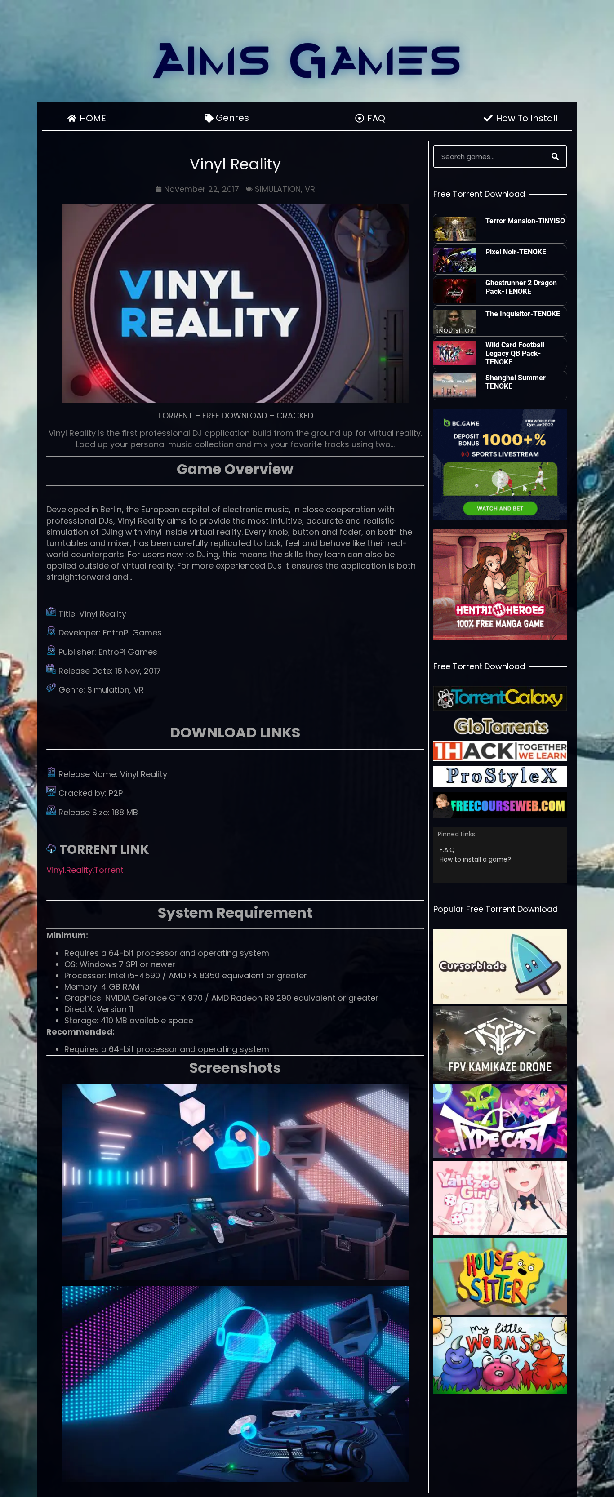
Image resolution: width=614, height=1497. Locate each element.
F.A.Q (447, 849)
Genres (232, 118)
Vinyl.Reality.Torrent (85, 869)
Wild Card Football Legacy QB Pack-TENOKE (514, 353)
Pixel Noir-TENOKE (515, 252)
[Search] (555, 156)
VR (310, 189)
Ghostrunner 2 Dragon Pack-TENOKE (521, 287)
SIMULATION (278, 189)
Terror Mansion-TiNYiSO (525, 221)
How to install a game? (475, 859)
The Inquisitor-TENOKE (522, 314)
